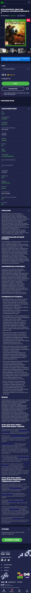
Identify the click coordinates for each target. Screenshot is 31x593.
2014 (3, 177)
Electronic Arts (6, 183)
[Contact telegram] (8, 560)
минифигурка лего (7, 494)
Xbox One (4, 124)
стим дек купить (14, 509)
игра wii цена (17, 518)
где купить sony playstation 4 (19, 436)
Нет (3, 199)
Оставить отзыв (12, 540)
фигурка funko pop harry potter (17, 501)
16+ (2, 145)
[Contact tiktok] (5, 560)
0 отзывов (12, 15)
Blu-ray (4, 188)
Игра (3, 113)
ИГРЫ (4, 6)
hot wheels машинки (16, 488)
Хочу (15, 83)
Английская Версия (8, 156)
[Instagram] (2, 560)
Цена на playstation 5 (8, 444)
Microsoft (4, 118)
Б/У (3, 204)
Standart (4, 140)
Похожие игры (12, 88)
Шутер (3, 151)
